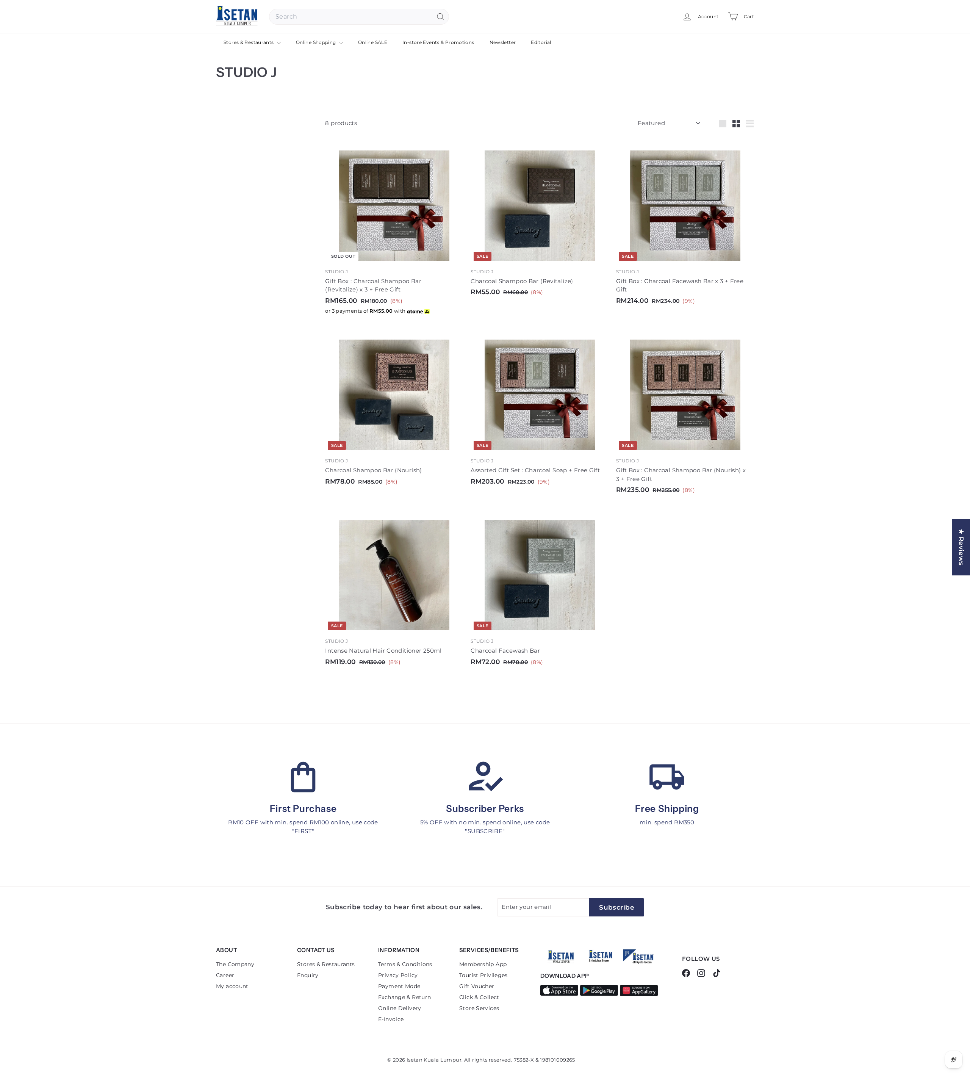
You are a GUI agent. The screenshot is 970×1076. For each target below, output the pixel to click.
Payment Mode (399, 986)
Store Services (479, 1008)
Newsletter (503, 42)
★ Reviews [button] (961, 547)
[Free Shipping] (667, 777)
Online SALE (372, 42)
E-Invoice (391, 1019)
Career (225, 975)
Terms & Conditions (405, 964)
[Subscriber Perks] (485, 777)
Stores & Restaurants (249, 42)
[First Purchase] (303, 777)
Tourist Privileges (483, 975)
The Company (235, 964)
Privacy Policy (398, 975)
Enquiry (308, 975)
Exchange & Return (404, 997)
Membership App (483, 964)
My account (232, 986)
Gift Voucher (476, 986)
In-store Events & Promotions (438, 42)
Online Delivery (399, 1008)
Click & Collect (479, 997)
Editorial (541, 42)
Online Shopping (316, 42)
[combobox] (359, 17)
